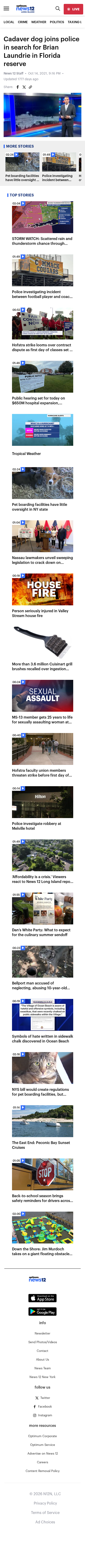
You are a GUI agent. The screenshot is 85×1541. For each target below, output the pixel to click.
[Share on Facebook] (17, 87)
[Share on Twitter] (24, 87)
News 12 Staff (13, 73)
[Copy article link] (30, 87)
